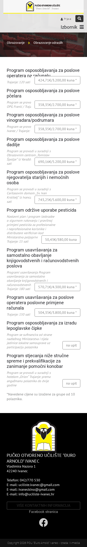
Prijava (67, 19)
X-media (74, 543)
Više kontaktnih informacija (43, 505)
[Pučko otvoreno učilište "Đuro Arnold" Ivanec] (43, 6)
